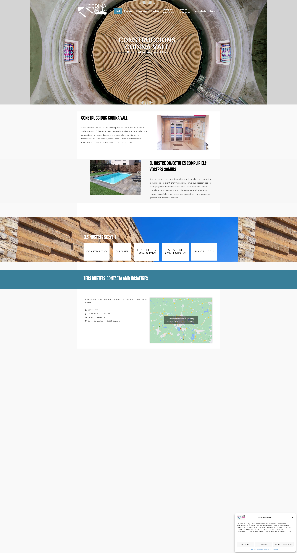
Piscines (155, 11)
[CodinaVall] (92, 19)
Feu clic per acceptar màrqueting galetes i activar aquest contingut (181, 320)
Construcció (141, 11)
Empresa (128, 11)
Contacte (214, 11)
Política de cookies (257, 549)
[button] (292, 517)
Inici (118, 11)
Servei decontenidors (184, 10)
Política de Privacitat (271, 549)
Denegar (264, 544)
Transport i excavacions (169, 10)
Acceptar (245, 544)
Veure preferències (283, 544)
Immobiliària (200, 11)
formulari (116, 299)
